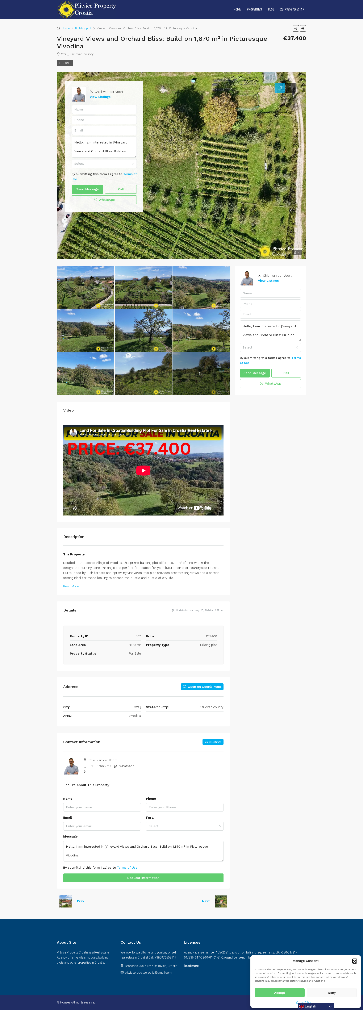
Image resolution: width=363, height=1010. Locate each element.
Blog (271, 9)
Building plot (83, 28)
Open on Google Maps (204, 687)
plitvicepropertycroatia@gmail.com (148, 972)
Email (67, 817)
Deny (332, 993)
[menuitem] (292, 9)
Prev (80, 901)
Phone (151, 799)
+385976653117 (100, 766)
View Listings (100, 97)
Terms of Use (127, 867)
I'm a (150, 817)
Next (206, 901)
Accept (279, 993)
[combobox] (104, 163)
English (310, 1006)
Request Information (143, 878)
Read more (191, 966)
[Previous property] (65, 901)
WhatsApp (106, 200)
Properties (254, 9)
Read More (71, 586)
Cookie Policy (303, 1002)
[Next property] (221, 901)
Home (237, 9)
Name (67, 799)
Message (70, 836)
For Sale (65, 63)
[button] (354, 961)
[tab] (280, 88)
